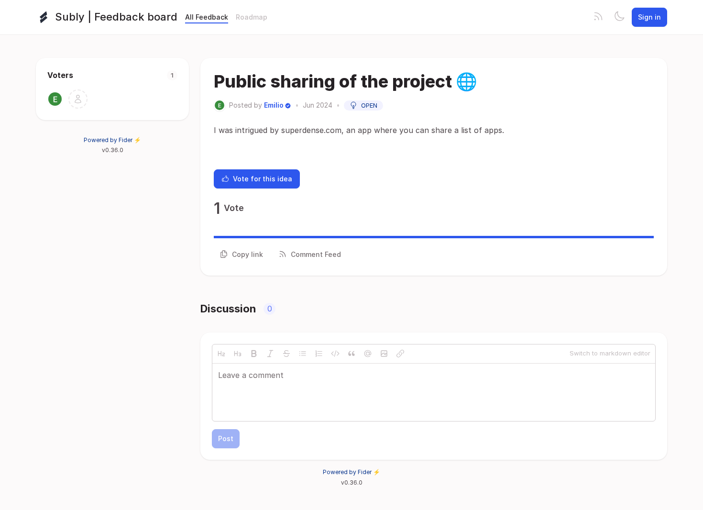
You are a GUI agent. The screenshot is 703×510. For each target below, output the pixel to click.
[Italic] (270, 353)
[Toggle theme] (619, 17)
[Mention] (368, 353)
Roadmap (251, 17)
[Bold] (254, 353)
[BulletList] (303, 353)
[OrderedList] (319, 353)
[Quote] (351, 353)
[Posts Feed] (598, 17)
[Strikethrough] (286, 353)
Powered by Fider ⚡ (112, 140)
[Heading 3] (238, 353)
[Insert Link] (400, 353)
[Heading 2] (221, 353)
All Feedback (206, 17)
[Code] (335, 353)
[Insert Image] (384, 353)
